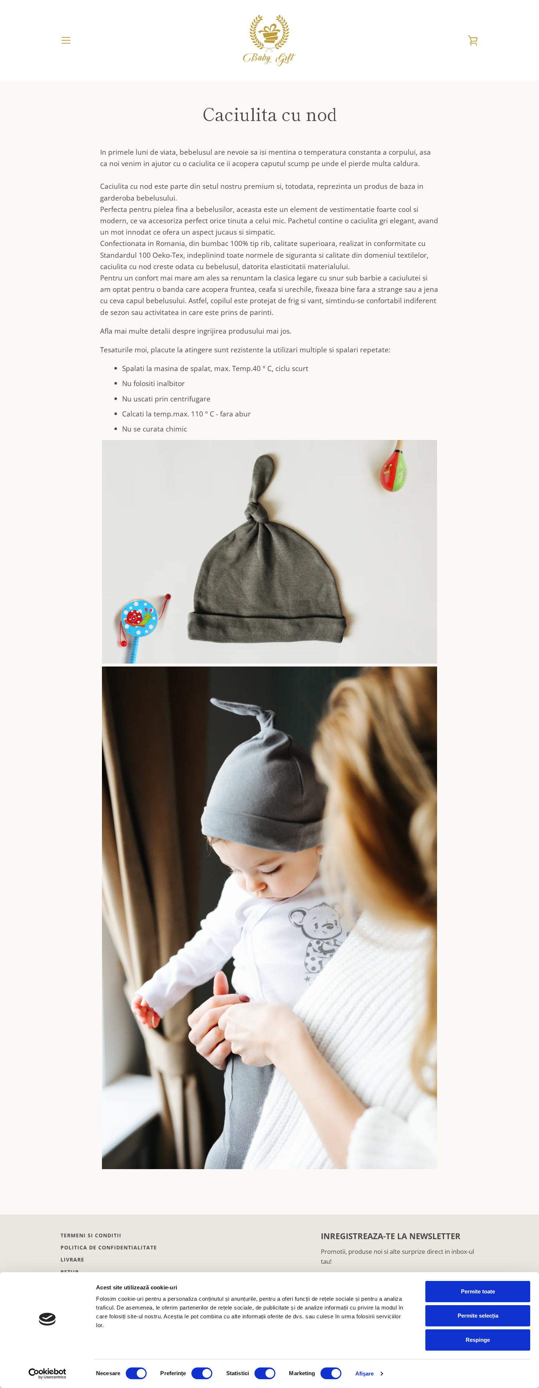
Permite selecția (478, 1315)
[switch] (201, 1373)
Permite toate (478, 1291)
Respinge (478, 1340)
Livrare (72, 1259)
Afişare (364, 1373)
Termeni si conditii (90, 1235)
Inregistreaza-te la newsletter (391, 1236)
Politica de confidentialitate (108, 1247)
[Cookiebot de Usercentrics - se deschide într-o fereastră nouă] (47, 1373)
